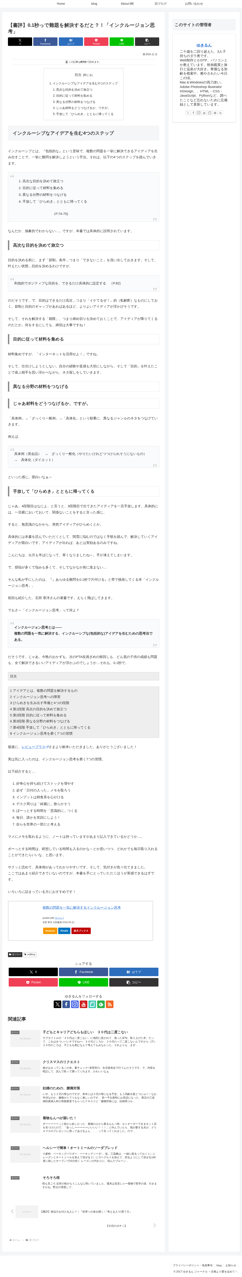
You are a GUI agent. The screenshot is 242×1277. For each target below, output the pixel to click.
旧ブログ (16, 954)
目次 (78, 75)
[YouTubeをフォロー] (83, 1004)
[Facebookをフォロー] (66, 1004)
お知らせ (231, 1265)
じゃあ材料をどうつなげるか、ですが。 (83, 108)
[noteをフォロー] (92, 1004)
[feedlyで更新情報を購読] (101, 1004)
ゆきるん (204, 45)
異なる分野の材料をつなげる (75, 101)
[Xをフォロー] (57, 1004)
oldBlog (31, 954)
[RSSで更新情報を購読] (109, 1004)
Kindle (64, 930)
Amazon (50, 930)
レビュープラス (33, 747)
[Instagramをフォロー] (75, 1004)
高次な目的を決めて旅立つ (74, 89)
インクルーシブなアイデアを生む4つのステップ (85, 83)
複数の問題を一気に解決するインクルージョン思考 (82, 907)
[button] (147, 41)
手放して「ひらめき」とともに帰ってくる (85, 114)
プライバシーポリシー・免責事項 (193, 1265)
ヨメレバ (59, 918)
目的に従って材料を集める (74, 95)
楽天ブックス (81, 930)
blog (219, 1265)
